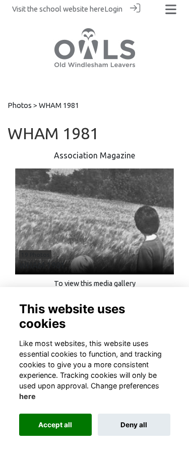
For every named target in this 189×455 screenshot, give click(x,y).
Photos (20, 105)
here (97, 9)
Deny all (133, 425)
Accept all (55, 425)
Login (113, 9)
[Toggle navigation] (171, 9)
